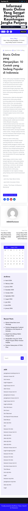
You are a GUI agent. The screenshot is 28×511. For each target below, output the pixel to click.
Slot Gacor (6, 410)
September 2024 (9, 296)
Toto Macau (7, 469)
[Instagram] (26, 1)
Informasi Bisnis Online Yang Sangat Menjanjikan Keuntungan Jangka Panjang (14, 14)
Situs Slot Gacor (8, 407)
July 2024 (7, 302)
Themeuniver (15, 508)
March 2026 (8, 280)
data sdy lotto (7, 485)
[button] (4, 1)
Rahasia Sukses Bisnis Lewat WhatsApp (13, 323)
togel (5, 475)
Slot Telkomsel (8, 413)
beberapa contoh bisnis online (10, 195)
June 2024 (8, 305)
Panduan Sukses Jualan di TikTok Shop (14, 346)
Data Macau (7, 419)
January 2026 (8, 287)
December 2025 (9, 290)
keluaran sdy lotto (9, 478)
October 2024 (9, 293)
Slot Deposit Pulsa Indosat (11, 416)
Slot (5, 426)
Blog (15, 38)
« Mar (6, 247)
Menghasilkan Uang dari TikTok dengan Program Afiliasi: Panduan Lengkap (14, 340)
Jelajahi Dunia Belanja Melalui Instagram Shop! (13, 335)
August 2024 (8, 299)
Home (11, 38)
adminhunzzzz (12, 221)
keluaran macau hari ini (10, 447)
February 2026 (9, 283)
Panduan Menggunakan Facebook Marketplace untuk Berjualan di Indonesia (14, 329)
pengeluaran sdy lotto (10, 481)
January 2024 (8, 308)
